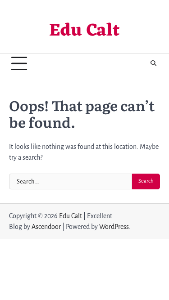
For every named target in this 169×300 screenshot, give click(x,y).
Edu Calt (84, 31)
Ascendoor (46, 226)
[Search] (153, 63)
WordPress (114, 226)
